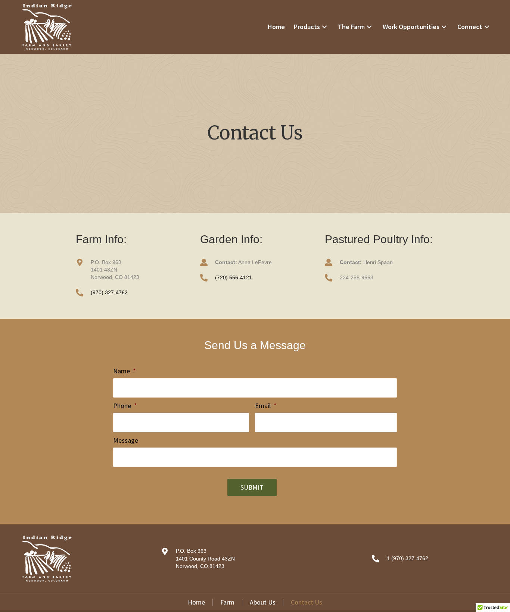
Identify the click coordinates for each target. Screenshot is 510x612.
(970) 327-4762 (109, 292)
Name (124, 371)
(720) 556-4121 (233, 277)
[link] (276, 26)
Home (196, 602)
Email (266, 405)
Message (125, 440)
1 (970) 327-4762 (407, 558)
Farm (227, 602)
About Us (263, 602)
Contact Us (306, 602)
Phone (125, 405)
